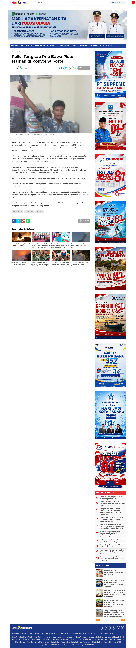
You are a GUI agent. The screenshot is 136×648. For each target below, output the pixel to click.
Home (14, 52)
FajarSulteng (103, 639)
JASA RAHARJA (63, 45)
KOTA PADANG (106, 45)
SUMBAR (93, 45)
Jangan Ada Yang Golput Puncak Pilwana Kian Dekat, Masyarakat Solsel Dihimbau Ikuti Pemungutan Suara (114, 613)
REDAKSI (14, 45)
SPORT (74, 45)
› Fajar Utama (30, 52)
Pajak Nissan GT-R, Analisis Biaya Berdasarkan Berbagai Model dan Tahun (112, 552)
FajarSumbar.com (111, 633)
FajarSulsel (20, 642)
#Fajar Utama (29, 211)
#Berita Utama (17, 211)
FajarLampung (107, 637)
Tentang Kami (27, 633)
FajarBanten (17, 639)
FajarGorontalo (33, 642)
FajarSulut (81, 639)
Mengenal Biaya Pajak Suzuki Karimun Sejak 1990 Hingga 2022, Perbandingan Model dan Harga (112, 526)
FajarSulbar (92, 639)
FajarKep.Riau (50, 637)
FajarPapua (74, 645)
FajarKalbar (65, 642)
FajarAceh (28, 637)
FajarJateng (47, 639)
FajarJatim (57, 639)
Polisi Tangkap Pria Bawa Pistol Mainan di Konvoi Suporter (43, 59)
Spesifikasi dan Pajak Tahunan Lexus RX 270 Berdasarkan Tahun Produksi (112, 558)
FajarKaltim (97, 642)
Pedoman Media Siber (45, 633)
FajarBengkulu (94, 637)
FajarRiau (61, 637)
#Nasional (39, 211)
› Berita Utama (20, 52)
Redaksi (15, 633)
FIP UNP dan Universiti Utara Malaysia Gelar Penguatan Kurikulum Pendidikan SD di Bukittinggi (114, 593)
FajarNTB (107, 642)
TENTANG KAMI (26, 45)
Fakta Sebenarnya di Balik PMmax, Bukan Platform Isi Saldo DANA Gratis (112, 503)
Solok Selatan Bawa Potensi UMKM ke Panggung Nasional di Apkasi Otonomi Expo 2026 (114, 603)
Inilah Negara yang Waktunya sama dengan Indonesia (111, 498)
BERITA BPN (40, 45)
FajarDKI (26, 639)
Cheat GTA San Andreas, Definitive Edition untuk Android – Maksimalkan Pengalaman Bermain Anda (112, 534)
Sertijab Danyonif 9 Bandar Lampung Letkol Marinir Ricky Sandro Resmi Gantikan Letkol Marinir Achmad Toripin (111, 511)
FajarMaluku (54, 645)
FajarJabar (36, 639)
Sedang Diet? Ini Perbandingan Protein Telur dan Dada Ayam (114, 572)
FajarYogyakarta (69, 639)
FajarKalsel (87, 642)
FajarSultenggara (117, 639)
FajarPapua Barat (87, 645)
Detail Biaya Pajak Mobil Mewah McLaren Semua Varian (112, 546)
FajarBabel (118, 637)
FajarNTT (116, 642)
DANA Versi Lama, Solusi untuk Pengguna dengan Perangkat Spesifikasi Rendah (111, 519)
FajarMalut (64, 645)
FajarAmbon (45, 642)
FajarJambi (70, 637)
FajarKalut (55, 642)
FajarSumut (38, 637)
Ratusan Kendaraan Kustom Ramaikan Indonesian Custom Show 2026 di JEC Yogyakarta (114, 583)
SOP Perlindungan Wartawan (70, 633)
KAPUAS (50, 45)
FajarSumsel (81, 637)
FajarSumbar (17, 637)
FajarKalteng (76, 642)
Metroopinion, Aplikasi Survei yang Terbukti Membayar (111, 541)
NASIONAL (83, 45)
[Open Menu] (133, 2)
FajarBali (44, 645)
